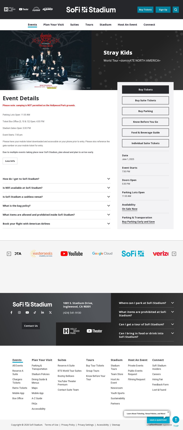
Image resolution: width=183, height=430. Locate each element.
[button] (9, 254)
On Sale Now (129, 208)
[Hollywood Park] (71, 331)
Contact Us (31, 325)
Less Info (10, 161)
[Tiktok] (35, 312)
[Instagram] (19, 313)
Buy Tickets (145, 9)
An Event (137, 360)
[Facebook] (11, 313)
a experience (159, 425)
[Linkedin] (42, 313)
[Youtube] (27, 313)
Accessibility (103, 424)
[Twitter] (50, 313)
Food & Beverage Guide (145, 132)
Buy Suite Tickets (145, 100)
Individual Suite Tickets (145, 143)
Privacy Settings (86, 424)
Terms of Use (51, 424)
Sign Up (163, 9)
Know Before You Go (145, 121)
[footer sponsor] (30, 253)
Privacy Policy (68, 424)
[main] (91, 120)
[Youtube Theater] (94, 331)
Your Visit (42, 360)
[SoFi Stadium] (91, 9)
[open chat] (158, 420)
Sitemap (116, 424)
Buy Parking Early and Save (138, 221)
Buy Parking (145, 111)
